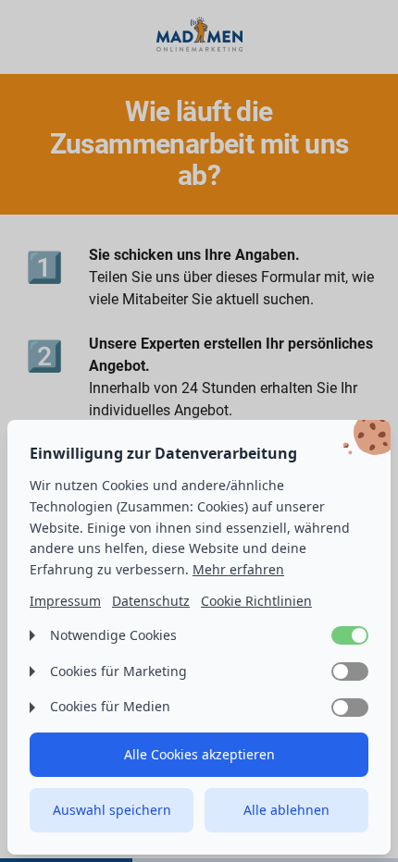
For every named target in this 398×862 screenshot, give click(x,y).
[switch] (349, 635)
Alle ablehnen (286, 810)
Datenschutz (151, 601)
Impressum (65, 601)
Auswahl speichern (112, 810)
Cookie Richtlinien (256, 601)
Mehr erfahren (238, 569)
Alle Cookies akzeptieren (199, 754)
